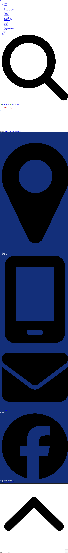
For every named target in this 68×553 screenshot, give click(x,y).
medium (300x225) (11, 131)
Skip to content (2, 0)
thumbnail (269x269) (18, 131)
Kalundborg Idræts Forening (7, 483)
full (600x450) (6, 131)
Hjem (1, 109)
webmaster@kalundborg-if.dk (6, 410)
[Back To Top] (34, 551)
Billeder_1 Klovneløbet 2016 (6, 109)
